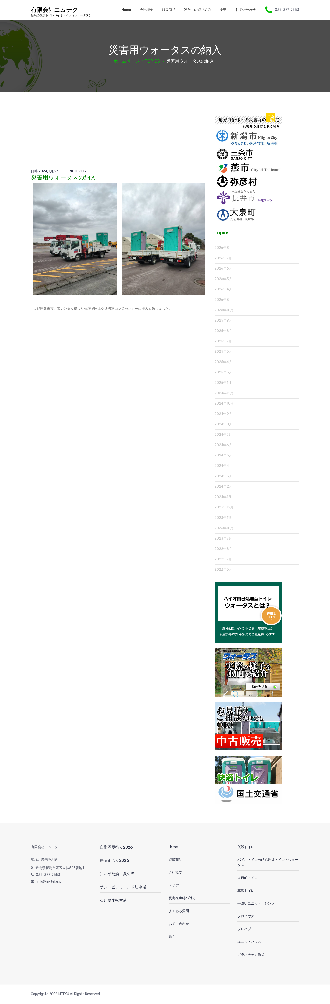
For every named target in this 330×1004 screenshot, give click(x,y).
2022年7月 (223, 559)
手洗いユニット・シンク (256, 903)
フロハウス (245, 916)
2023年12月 (224, 507)
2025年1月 (223, 383)
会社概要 (146, 10)
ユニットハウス (249, 942)
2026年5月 (223, 279)
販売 (223, 10)
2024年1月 (223, 497)
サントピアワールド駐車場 (123, 887)
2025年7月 (223, 341)
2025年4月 (223, 362)
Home (126, 10)
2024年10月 (224, 403)
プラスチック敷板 (251, 955)
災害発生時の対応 (182, 898)
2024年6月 (223, 445)
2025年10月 (224, 310)
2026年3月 (223, 300)
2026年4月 (223, 289)
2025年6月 (223, 352)
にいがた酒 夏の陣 (117, 873)
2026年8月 (223, 248)
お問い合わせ (245, 10)
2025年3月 (223, 372)
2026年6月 (223, 269)
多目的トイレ (247, 878)
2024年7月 (223, 435)
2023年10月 (224, 528)
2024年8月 (223, 424)
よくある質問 (179, 911)
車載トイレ (245, 891)
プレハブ (244, 929)
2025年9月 (223, 320)
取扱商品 (168, 10)
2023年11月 (224, 518)
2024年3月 (223, 476)
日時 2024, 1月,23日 (46, 171)
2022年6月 (223, 570)
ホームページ (127, 61)
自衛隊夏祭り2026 (116, 847)
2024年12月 (224, 393)
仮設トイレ (245, 847)
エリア (174, 885)
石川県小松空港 (113, 900)
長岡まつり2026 (114, 860)
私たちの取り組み (197, 10)
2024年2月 (223, 486)
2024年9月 (223, 414)
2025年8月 (223, 331)
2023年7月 (223, 538)
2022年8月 (223, 549)
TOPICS (152, 61)
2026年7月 (223, 258)
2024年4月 (223, 466)
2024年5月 (223, 455)
